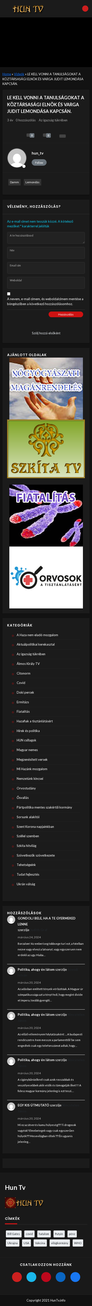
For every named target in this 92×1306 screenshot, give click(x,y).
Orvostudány (26, 788)
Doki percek (25, 692)
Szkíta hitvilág (26, 846)
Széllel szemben (28, 836)
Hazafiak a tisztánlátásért (35, 721)
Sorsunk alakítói (28, 817)
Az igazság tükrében (53, 120)
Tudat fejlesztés (28, 874)
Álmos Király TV (28, 664)
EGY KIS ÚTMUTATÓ (33, 1105)
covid (29, 1233)
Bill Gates (13, 1233)
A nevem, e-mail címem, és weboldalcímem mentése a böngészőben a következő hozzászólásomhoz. (45, 301)
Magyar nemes (27, 750)
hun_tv (37, 153)
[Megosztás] (62, 136)
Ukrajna (12, 1243)
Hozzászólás (66, 314)
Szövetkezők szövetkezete (36, 855)
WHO (77, 1243)
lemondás (32, 182)
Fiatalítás (23, 711)
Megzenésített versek (32, 759)
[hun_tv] (17, 158)
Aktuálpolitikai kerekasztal (36, 644)
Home (6, 74)
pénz (72, 1233)
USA (26, 1243)
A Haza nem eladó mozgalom (37, 635)
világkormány (59, 1243)
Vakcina (40, 1243)
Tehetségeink (26, 865)
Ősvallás (23, 798)
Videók (19, 74)
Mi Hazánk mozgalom (32, 769)
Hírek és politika (28, 731)
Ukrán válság (26, 884)
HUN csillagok (26, 740)
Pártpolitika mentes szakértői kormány (44, 807)
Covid (21, 683)
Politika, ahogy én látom (36, 969)
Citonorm (23, 673)
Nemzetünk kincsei (30, 779)
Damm (14, 182)
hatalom (44, 1233)
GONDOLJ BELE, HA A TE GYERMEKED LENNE (47, 921)
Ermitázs (23, 702)
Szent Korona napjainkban (35, 827)
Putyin (59, 1233)
